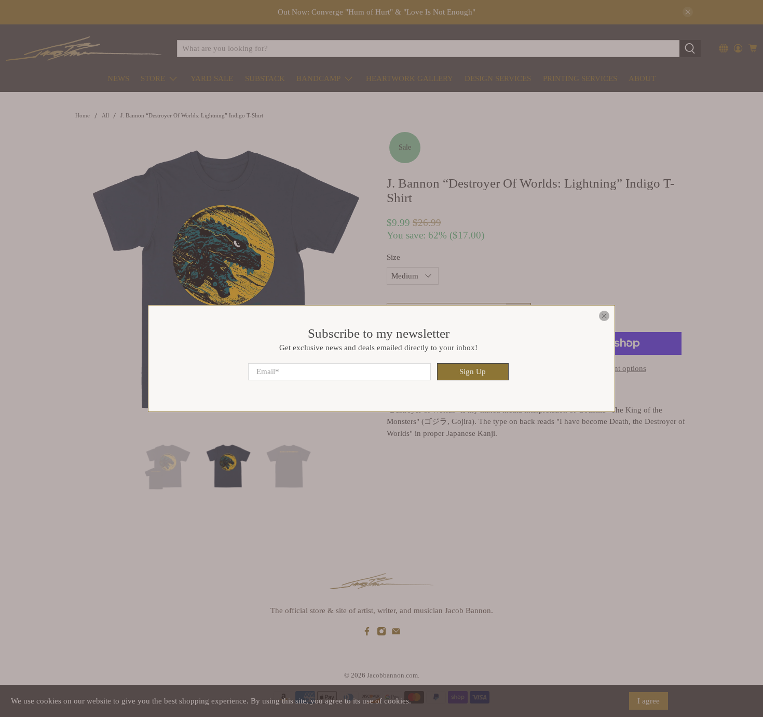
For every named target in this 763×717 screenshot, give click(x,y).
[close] (604, 316)
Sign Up (472, 371)
